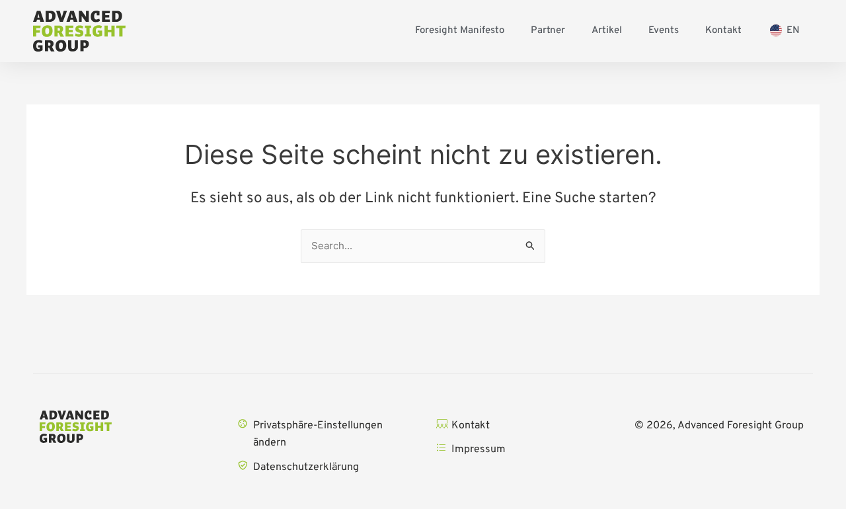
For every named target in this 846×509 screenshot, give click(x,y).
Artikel (607, 30)
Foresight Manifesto (459, 30)
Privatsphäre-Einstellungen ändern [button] (318, 434)
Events (663, 30)
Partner (548, 30)
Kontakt (723, 30)
